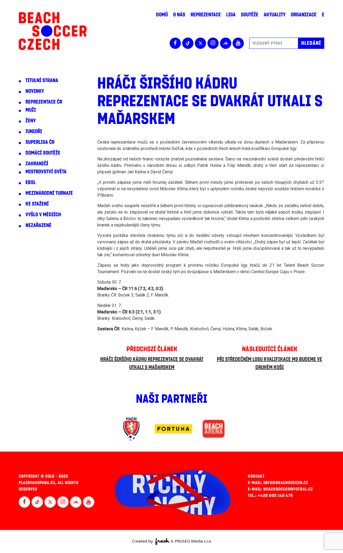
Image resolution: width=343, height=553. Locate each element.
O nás (179, 14)
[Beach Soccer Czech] (53, 31)
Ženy (30, 120)
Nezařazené (38, 225)
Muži (30, 110)
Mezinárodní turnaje (49, 193)
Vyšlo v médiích (43, 214)
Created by (143, 541)
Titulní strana (41, 80)
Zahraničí (36, 163)
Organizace (303, 14)
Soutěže (249, 14)
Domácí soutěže (42, 153)
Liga (231, 14)
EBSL (30, 182)
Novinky (34, 91)
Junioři (33, 131)
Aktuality (274, 14)
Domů (162, 14)
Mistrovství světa (45, 171)
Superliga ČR (39, 142)
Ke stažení (37, 204)
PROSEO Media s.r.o (193, 541)
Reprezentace (206, 14)
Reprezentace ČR (43, 102)
